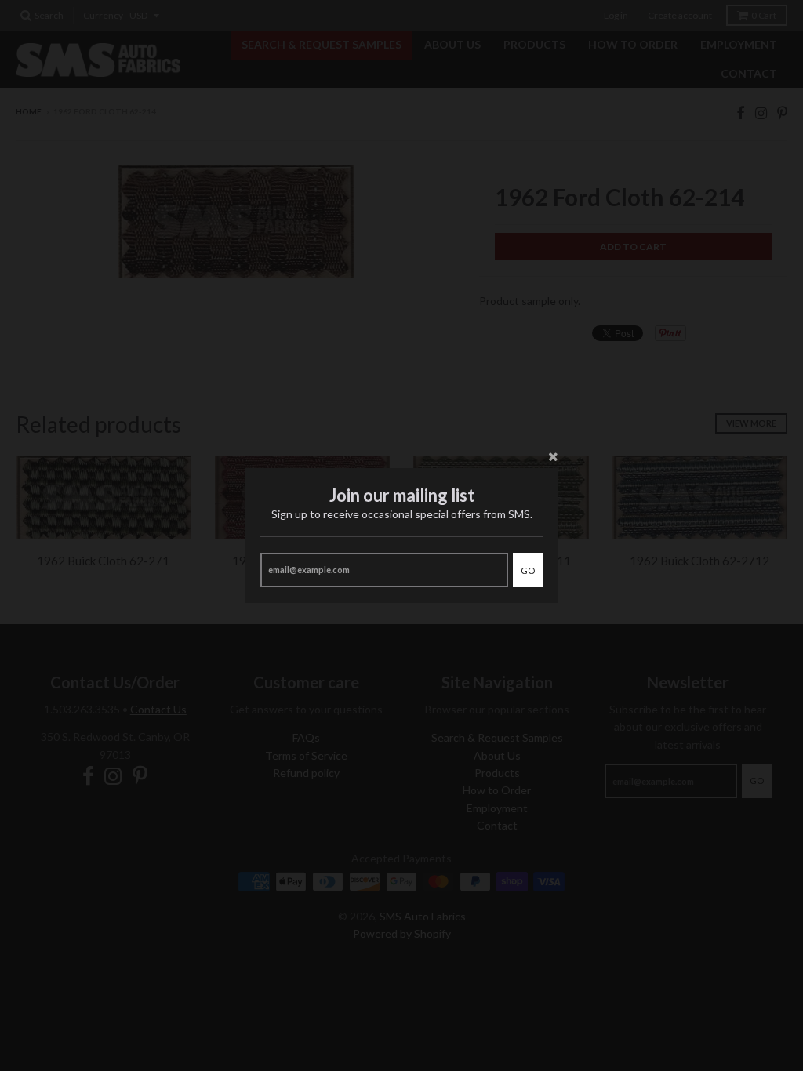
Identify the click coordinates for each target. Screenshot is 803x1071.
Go (528, 570)
